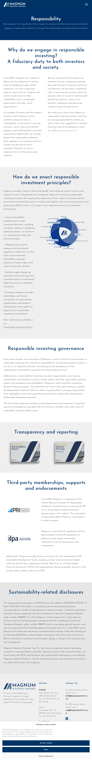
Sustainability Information (20, 603)
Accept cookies (46, 743)
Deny (46, 750)
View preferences (46, 756)
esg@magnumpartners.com (63, 131)
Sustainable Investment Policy (18, 327)
